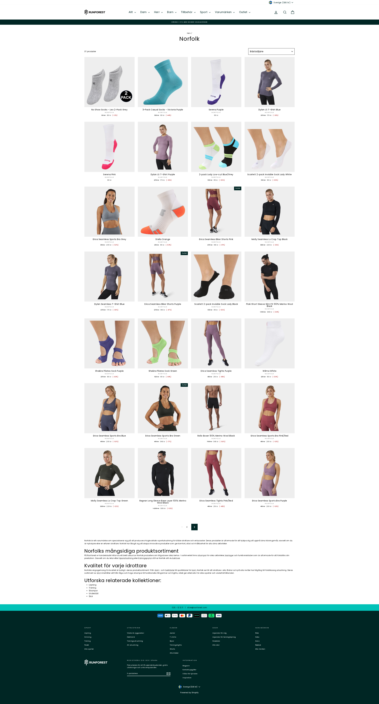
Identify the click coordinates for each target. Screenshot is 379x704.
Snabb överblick (109, 104)
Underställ (93, 593)
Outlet (243, 12)
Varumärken (223, 12)
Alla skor (216, 645)
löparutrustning (126, 558)
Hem (189, 33)
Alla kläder (174, 653)
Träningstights (176, 645)
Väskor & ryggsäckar (135, 633)
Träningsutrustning (135, 641)
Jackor (172, 633)
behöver (176, 558)
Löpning (92, 585)
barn (194, 570)
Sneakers (216, 641)
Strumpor (93, 590)
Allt (131, 12)
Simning (87, 637)
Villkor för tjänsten (190, 674)
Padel (86, 645)
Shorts (172, 649)
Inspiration (187, 678)
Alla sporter (89, 649)
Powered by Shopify (189, 692)
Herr (157, 12)
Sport (204, 12)
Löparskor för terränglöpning (224, 637)
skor (99, 573)
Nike (257, 633)
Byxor (172, 641)
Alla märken (260, 649)
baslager (229, 555)
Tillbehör (187, 12)
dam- (157, 570)
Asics (257, 641)
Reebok (258, 645)
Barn (170, 12)
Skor (91, 596)
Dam (143, 12)
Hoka (257, 637)
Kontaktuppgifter (189, 670)
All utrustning (132, 645)
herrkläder (169, 570)
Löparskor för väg (219, 633)
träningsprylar (145, 558)
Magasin (186, 666)
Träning (92, 588)
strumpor (202, 555)
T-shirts (173, 637)
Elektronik (131, 637)
